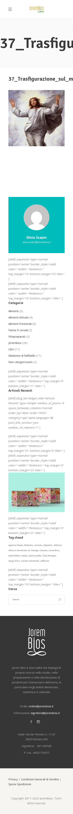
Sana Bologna (49, 555)
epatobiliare (14, 555)
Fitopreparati (16, 336)
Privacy (13, 779)
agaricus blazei (15, 545)
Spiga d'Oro (14, 561)
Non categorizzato (20, 362)
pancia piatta (35, 555)
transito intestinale (30, 561)
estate (24, 555)
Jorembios (15, 343)
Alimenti (13, 311)
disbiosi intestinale (17, 550)
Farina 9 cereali (18, 330)
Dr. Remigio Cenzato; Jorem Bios (43, 550)
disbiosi (58, 545)
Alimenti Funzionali (20, 324)
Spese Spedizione (19, 784)
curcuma (38, 545)
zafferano (44, 561)
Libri (11, 349)
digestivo (47, 545)
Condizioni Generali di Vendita (40, 779)
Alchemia (28, 545)
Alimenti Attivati (18, 317)
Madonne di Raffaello (21, 355)
